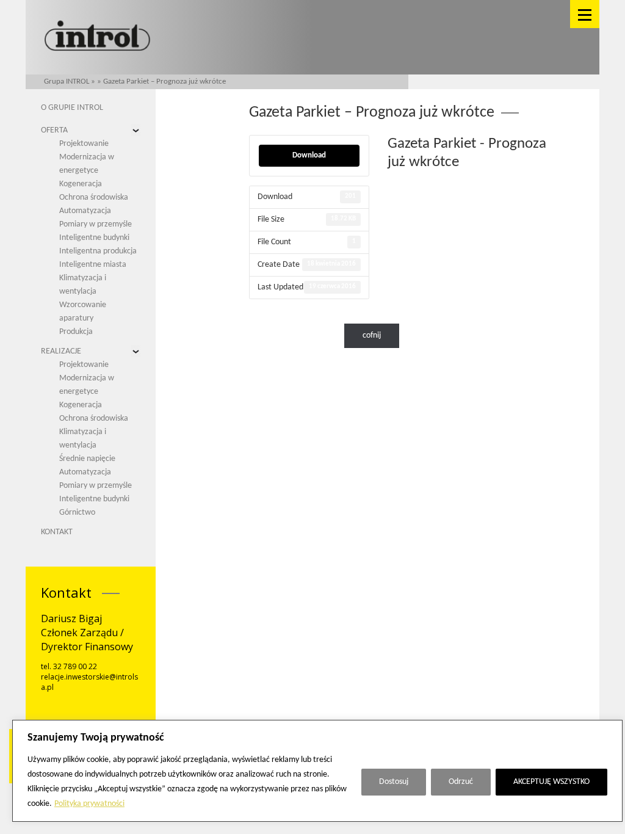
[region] (317, 771)
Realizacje (61, 351)
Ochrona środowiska (93, 197)
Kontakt (57, 532)
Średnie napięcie (87, 458)
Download (309, 155)
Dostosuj (393, 781)
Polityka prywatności (89, 803)
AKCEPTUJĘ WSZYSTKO (551, 781)
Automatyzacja (85, 211)
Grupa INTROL (66, 81)
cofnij (372, 335)
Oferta (54, 130)
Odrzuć (461, 781)
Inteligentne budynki (94, 237)
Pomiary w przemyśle (95, 224)
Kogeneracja (80, 184)
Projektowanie (84, 143)
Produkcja (76, 331)
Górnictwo (77, 512)
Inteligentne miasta (92, 264)
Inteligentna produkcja (98, 251)
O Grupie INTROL (72, 107)
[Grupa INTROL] (97, 36)
